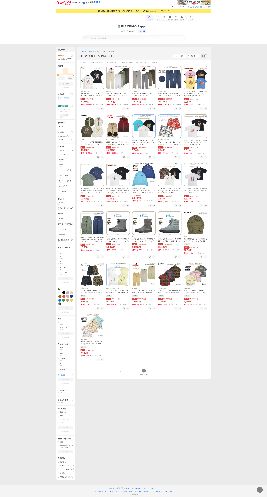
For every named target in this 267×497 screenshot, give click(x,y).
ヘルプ (208, 7)
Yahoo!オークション (141, 488)
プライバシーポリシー (101, 491)
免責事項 (139, 491)
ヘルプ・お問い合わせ (156, 491)
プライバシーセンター (114, 491)
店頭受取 (61, 132)
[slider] (58, 75)
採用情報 (146, 491)
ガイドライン (132, 491)
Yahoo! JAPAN (177, 7)
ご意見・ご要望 (168, 491)
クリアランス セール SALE (93, 56)
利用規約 (124, 491)
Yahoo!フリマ (154, 488)
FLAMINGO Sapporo (87, 51)
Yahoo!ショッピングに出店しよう (194, 7)
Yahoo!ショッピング (115, 488)
